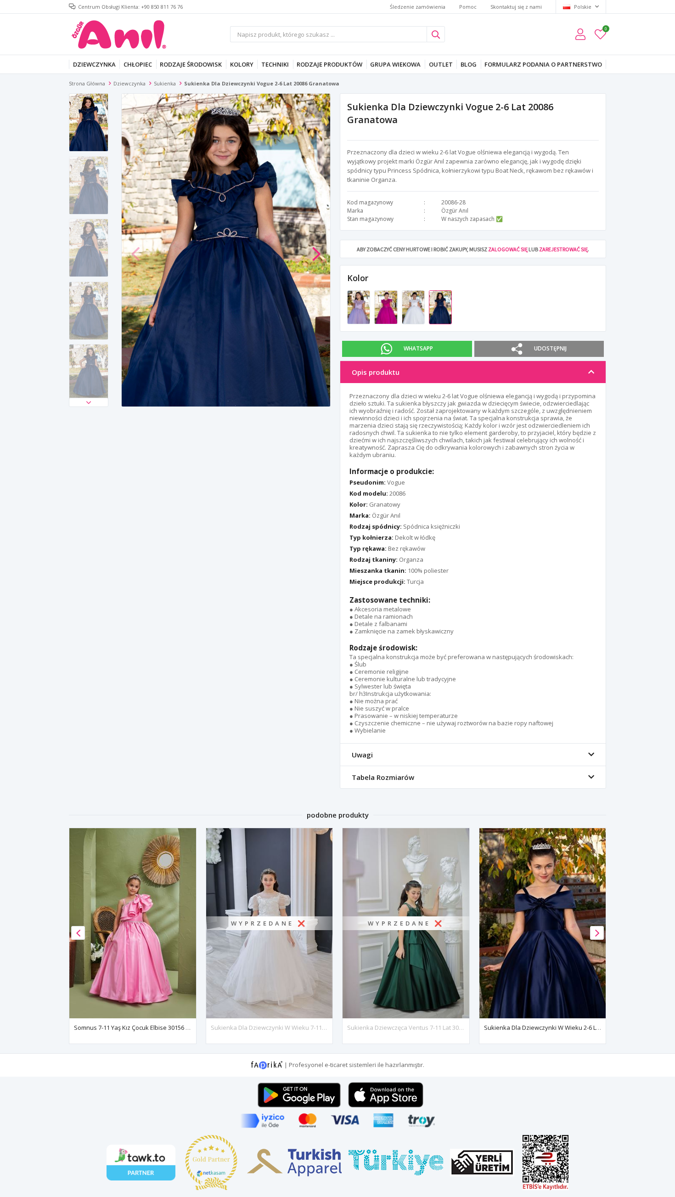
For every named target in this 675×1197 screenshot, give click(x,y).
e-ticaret (336, 1064)
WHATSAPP (418, 348)
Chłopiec (138, 64)
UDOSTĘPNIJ (550, 348)
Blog (469, 64)
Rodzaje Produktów (329, 64)
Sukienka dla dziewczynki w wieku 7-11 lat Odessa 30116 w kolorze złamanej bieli (327, 1027)
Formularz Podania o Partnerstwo (543, 64)
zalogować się (508, 249)
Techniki (275, 64)
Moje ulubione (605, 30)
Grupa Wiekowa (395, 64)
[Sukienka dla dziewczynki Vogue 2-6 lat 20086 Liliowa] (359, 307)
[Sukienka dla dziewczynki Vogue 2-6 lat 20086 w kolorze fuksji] (386, 307)
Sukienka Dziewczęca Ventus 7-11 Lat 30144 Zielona (419, 1027)
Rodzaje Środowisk (191, 64)
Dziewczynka (94, 64)
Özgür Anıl (454, 211)
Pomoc (468, 6)
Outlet (441, 64)
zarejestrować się (563, 249)
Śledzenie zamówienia (417, 6)
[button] (88, 402)
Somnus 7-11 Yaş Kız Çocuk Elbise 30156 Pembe (139, 1027)
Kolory (241, 64)
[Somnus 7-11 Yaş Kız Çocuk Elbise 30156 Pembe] (132, 923)
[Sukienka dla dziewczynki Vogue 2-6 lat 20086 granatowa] (440, 307)
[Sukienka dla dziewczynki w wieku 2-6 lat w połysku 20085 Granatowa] (542, 923)
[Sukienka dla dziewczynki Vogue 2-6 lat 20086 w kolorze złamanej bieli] (414, 307)
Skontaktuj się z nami (516, 6)
